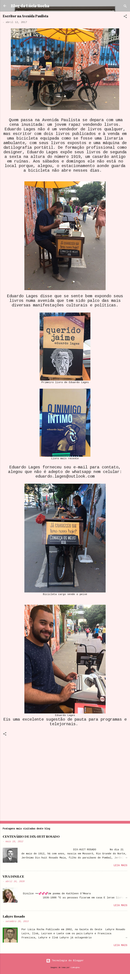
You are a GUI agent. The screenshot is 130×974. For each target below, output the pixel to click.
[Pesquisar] (125, 7)
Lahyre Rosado (14, 916)
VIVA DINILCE (13, 876)
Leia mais (120, 865)
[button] (125, 17)
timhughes (75, 968)
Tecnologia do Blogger (67, 960)
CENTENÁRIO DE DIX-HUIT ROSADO (31, 836)
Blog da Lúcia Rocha (30, 5)
